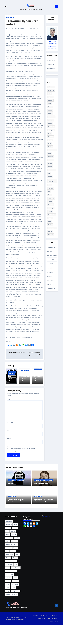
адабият (50, 100)
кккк (49, 133)
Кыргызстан (51, 90)
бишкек (50, 110)
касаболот (51, 126)
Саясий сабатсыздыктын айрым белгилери (40, 374)
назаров (50, 166)
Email (8, 430)
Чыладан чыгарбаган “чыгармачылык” (27, 375)
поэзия (50, 176)
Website (9, 438)
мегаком (50, 160)
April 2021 (50, 276)
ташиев (50, 201)
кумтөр (50, 140)
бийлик (50, 106)
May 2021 (50, 272)
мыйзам (50, 163)
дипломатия (51, 116)
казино (50, 123)
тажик (30, 28)
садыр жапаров (50, 180)
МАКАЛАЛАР (10, 17)
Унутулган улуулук (41, 483)
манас (49, 153)
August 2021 (50, 260)
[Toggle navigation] (5, 6)
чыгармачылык (52, 228)
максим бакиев (52, 150)
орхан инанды (51, 170)
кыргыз (24, 28)
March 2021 (50, 280)
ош (49, 173)
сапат (49, 184)
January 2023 (51, 247)
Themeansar (20, 619)
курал (49, 143)
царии (49, 221)
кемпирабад (51, 130)
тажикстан (51, 198)
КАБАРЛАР (54, 615)
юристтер (35, 28)
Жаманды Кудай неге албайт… (22, 22)
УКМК (49, 93)
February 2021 (51, 284)
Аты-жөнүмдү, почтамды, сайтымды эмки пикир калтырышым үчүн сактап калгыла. (21, 450)
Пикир (9, 399)
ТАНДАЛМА (12, 373)
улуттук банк (51, 214)
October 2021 (51, 251)
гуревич (50, 113)
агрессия (19, 28)
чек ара (50, 224)
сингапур (50, 188)
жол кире (50, 120)
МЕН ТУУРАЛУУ (44, 615)
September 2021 (52, 255)
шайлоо (50, 231)
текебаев (50, 204)
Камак (10, 377)
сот (27, 28)
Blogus (13, 619)
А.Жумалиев (51, 86)
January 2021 (51, 288)
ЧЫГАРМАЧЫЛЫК (52, 68)
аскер (49, 103)
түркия (50, 211)
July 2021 (50, 264)
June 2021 (50, 268)
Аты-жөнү (10, 422)
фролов (50, 218)
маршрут (50, 156)
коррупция (50, 136)
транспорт (50, 208)
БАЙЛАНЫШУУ (53, 622)
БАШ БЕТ (36, 615)
